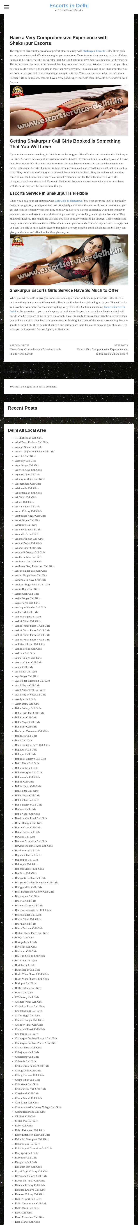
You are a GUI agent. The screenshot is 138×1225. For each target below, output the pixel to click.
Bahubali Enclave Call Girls (30, 758)
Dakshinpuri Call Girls (27, 1143)
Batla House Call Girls (27, 832)
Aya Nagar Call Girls (26, 676)
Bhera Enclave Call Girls (29, 928)
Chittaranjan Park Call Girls (30, 1088)
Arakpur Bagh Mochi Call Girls (32, 584)
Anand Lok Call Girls (27, 534)
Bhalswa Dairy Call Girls (29, 905)
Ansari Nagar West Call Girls (31, 575)
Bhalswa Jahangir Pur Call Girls (33, 910)
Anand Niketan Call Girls (29, 538)
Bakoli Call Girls (24, 781)
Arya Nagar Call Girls (27, 602)
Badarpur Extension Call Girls (32, 731)
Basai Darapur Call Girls (28, 823)
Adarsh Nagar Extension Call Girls (34, 451)
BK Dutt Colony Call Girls (30, 955)
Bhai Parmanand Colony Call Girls (34, 891)
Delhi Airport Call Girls (28, 1198)
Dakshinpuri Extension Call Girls (33, 1148)
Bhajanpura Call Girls (27, 896)
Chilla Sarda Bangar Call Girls (32, 1065)
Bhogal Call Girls (24, 937)
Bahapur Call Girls (25, 754)
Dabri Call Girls (24, 1125)
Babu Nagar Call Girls (27, 722)
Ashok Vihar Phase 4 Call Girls (32, 639)
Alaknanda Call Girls (27, 488)
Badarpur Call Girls (26, 726)
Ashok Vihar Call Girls (28, 621)
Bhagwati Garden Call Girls (30, 878)
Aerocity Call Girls (25, 460)
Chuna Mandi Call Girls (28, 1098)
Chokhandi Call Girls (27, 1093)
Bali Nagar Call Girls (26, 790)
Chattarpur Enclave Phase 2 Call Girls (36, 1043)
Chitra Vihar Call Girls (27, 1079)
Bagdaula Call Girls (26, 749)
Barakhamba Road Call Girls (31, 818)
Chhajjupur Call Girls (27, 1052)
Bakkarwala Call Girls (27, 777)
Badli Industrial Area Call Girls (32, 744)
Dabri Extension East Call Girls (32, 1134)
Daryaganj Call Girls (26, 1153)
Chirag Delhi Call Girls (28, 1070)
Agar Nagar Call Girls (27, 465)
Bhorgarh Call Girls (26, 942)
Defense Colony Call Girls (30, 1194)
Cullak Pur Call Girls (26, 1120)
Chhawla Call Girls (25, 1061)
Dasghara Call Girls (26, 1162)
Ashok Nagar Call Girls (28, 616)
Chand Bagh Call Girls (27, 1015)
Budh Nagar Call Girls (27, 969)
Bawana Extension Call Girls (31, 841)
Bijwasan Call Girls (26, 946)
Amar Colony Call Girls (28, 511)
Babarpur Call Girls (26, 717)
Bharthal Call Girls (25, 923)
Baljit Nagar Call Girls (27, 795)
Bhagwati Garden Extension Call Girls (36, 882)
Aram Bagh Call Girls (27, 589)
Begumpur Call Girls (26, 859)
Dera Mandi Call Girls (27, 1221)
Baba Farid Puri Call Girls (29, 712)
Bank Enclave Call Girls (28, 804)
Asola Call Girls (24, 667)
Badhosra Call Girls (26, 735)
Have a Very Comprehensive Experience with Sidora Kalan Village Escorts (102, 351)
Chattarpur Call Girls (26, 1033)
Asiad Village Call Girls (28, 657)
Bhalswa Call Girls (25, 900)
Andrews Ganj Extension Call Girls (34, 566)
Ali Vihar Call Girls (26, 497)
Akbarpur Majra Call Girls (29, 479)
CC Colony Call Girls (27, 997)
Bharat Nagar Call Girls (28, 914)
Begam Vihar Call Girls (28, 855)
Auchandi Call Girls (26, 671)
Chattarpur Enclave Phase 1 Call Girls (36, 1038)
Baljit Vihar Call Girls (27, 800)
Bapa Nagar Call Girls (27, 813)
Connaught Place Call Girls (30, 1111)
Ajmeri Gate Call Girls (27, 474)
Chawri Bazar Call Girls (28, 1047)
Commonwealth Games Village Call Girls (38, 1107)
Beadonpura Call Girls (27, 850)
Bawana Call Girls (25, 836)
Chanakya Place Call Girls (29, 1006)
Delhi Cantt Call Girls (27, 1208)
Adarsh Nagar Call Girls (28, 447)
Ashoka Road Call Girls (28, 648)
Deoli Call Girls (24, 1212)
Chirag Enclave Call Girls (29, 1075)
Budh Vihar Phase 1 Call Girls (32, 974)
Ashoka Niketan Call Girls (30, 644)
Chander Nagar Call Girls (29, 1020)
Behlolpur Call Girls (26, 864)
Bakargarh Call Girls (26, 768)
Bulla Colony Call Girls (28, 988)
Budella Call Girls (25, 965)
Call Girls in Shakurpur (68, 200)
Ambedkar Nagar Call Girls (30, 515)
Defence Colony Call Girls (30, 1185)
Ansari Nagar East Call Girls (31, 570)
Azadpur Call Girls (25, 699)
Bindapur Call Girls (26, 951)
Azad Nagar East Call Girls (30, 689)
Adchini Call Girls (25, 456)
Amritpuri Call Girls (26, 524)
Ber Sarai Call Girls (26, 873)
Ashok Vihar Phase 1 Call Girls (32, 625)
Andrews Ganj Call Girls (29, 561)
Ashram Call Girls (25, 653)
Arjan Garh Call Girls (27, 593)
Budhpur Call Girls (25, 983)
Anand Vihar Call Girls (28, 547)
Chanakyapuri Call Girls (28, 1010)
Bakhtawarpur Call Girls (28, 772)
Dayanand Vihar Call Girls (30, 1180)
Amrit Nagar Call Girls (27, 520)
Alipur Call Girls (24, 502)
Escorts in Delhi (69, 5)
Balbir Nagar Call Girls (28, 786)
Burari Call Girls (24, 992)
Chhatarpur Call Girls (27, 1056)
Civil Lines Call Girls (27, 1102)
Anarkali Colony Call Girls (30, 552)
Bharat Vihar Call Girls (28, 919)
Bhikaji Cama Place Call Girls (31, 933)
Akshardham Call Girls (28, 483)
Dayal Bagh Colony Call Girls (32, 1171)
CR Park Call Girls (25, 1116)
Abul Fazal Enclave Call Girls (31, 442)
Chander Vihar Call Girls (29, 1024)
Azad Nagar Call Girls (27, 685)
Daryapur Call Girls (26, 1157)
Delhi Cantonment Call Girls (31, 1203)
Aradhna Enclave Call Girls (30, 579)
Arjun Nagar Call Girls (27, 598)
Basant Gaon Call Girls (28, 827)
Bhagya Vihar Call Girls (28, 887)
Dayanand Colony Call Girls (31, 1175)
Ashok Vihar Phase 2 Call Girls (32, 630)
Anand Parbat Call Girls (28, 543)
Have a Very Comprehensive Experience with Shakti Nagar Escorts (35, 351)
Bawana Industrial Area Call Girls (34, 845)
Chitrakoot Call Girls (26, 1084)
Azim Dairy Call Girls (27, 703)
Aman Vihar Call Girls (27, 506)
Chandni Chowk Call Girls (30, 1029)
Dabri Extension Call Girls (30, 1130)
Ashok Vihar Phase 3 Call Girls (32, 634)
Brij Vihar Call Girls (26, 960)
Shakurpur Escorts (94, 50)
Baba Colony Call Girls (28, 708)
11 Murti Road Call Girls (29, 437)
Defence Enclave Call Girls (30, 1189)
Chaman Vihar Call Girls (29, 1001)
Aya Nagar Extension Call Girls (32, 680)
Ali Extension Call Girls (28, 492)
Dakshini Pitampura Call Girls (32, 1139)
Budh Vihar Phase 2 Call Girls (32, 978)
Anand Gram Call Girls (28, 529)
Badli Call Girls (23, 740)
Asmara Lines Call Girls (28, 662)
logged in (29, 386)
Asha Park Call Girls (26, 612)
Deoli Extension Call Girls (29, 1217)
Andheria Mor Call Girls (28, 557)
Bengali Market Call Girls (29, 868)
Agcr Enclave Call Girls (28, 469)
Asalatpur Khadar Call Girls (30, 607)
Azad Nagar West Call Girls (30, 694)
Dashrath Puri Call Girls (28, 1166)
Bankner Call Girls (25, 809)
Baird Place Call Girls (27, 763)
